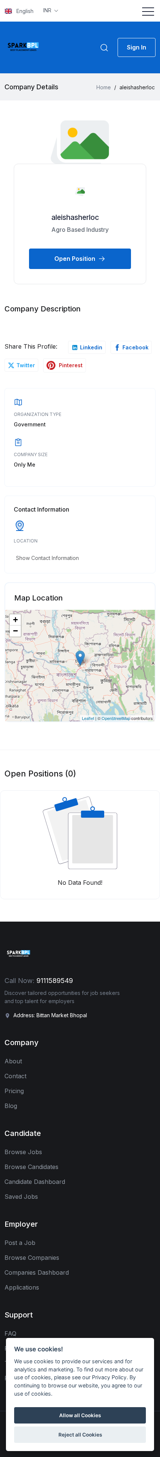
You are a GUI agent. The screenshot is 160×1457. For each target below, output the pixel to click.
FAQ (10, 1333)
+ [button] (15, 619)
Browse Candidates (31, 1167)
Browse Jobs (23, 1152)
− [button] (15, 630)
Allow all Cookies (80, 1415)
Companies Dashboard (36, 1272)
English (24, 11)
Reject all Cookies (80, 1435)
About (13, 1061)
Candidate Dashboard (34, 1181)
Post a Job (19, 1242)
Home (103, 87)
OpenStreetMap (116, 718)
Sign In (136, 47)
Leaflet (88, 718)
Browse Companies (31, 1257)
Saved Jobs (21, 1196)
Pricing (14, 1091)
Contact (15, 1076)
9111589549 (54, 980)
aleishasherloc (75, 217)
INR (48, 10)
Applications (21, 1287)
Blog (10, 1105)
